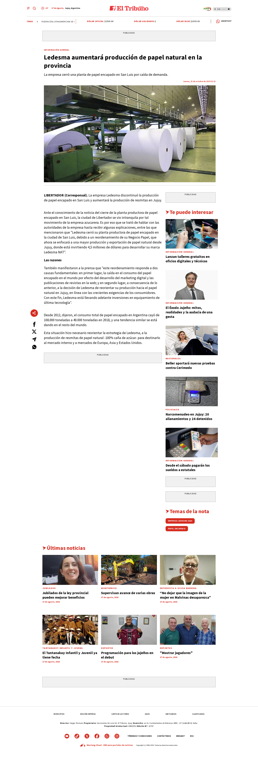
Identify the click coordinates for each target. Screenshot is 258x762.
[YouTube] (66, 736)
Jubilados (49, 588)
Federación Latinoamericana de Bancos (55, 21)
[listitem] (45, 8)
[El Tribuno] (129, 8)
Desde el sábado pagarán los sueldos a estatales (188, 467)
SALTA (147, 714)
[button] (34, 324)
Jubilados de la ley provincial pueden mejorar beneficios (65, 595)
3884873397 (226, 21)
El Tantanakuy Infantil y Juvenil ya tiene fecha (69, 655)
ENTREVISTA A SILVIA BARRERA (178, 588)
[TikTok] (77, 736)
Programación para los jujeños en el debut (127, 655)
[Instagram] (117, 736)
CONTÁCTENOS (164, 736)
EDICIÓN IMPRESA (88, 714)
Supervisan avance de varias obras (128, 593)
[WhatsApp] (107, 736)
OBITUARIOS (170, 714)
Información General (56, 50)
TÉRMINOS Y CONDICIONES (140, 736)
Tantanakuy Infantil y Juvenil (62, 648)
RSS (192, 736)
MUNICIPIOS (59, 714)
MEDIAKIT (180, 736)
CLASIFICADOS (198, 714)
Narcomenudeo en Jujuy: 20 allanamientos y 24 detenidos (189, 416)
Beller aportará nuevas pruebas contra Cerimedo (190, 365)
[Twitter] (87, 736)
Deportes (107, 648)
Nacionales (173, 358)
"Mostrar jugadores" (176, 652)
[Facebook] (97, 736)
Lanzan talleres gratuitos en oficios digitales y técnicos (188, 258)
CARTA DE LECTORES (120, 714)
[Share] (34, 313)
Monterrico (109, 588)
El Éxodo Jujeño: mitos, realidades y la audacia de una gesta (189, 312)
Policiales (172, 409)
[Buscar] (34, 8)
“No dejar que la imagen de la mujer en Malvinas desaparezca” (185, 595)
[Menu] (28, 8)
